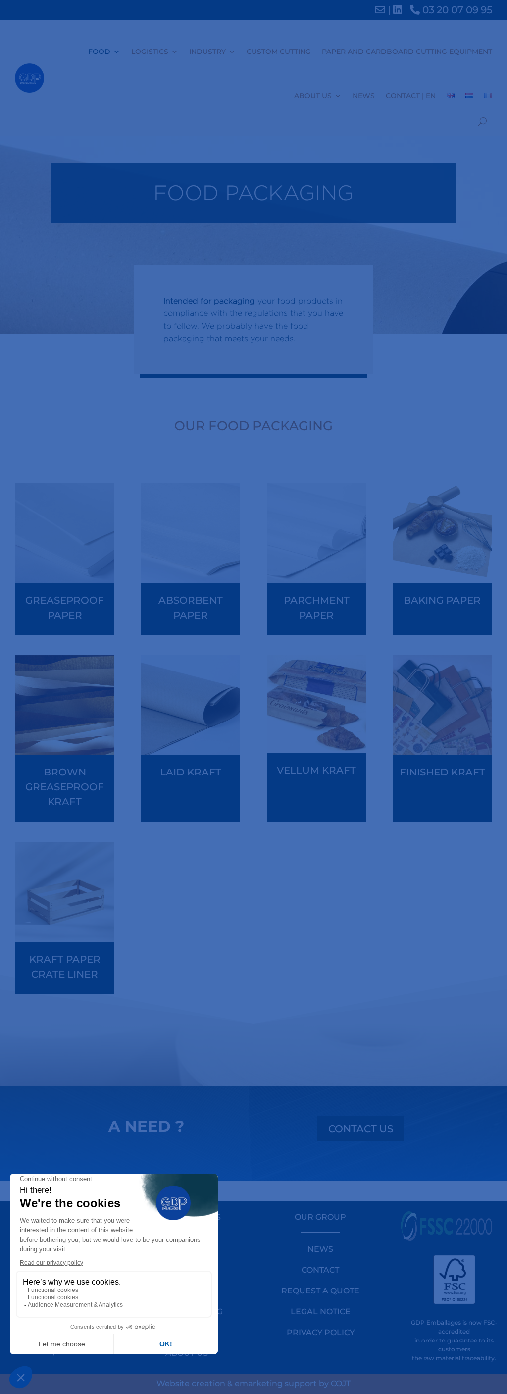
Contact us (360, 1129)
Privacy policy (321, 1332)
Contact (320, 1270)
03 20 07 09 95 (456, 10)
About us (313, 95)
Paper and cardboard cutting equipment (407, 51)
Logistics (149, 51)
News (364, 95)
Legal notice (321, 1311)
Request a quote (320, 1290)
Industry (207, 51)
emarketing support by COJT (293, 1383)
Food (99, 51)
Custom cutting (279, 51)
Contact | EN (411, 95)
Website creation (190, 1383)
